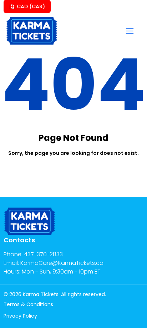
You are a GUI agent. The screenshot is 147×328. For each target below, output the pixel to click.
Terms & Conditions (28, 304)
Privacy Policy (20, 315)
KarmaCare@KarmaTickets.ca (61, 263)
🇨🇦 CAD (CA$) (27, 6)
